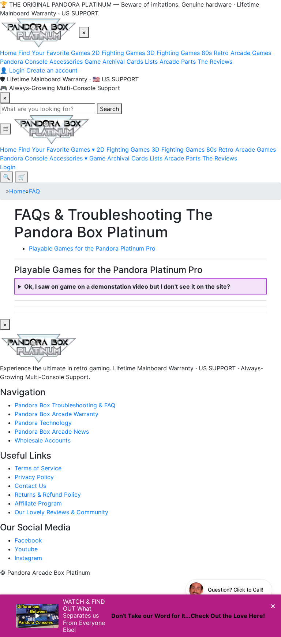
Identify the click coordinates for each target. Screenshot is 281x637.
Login (7, 167)
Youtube (26, 549)
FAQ (34, 191)
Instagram (28, 558)
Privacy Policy (34, 477)
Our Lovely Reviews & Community (61, 512)
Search (109, 108)
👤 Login (12, 70)
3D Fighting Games (173, 52)
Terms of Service (38, 468)
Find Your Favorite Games (54, 52)
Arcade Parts (178, 61)
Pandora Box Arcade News (52, 431)
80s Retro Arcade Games (236, 52)
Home (8, 52)
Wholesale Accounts (43, 440)
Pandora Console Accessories (41, 61)
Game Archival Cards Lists (121, 61)
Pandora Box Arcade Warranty (56, 414)
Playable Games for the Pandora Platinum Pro (92, 248)
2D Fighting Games (118, 52)
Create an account (52, 70)
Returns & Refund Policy (48, 494)
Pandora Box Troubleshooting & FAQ (65, 405)
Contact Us (30, 485)
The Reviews (215, 61)
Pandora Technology (43, 422)
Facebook (28, 540)
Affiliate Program (38, 503)
